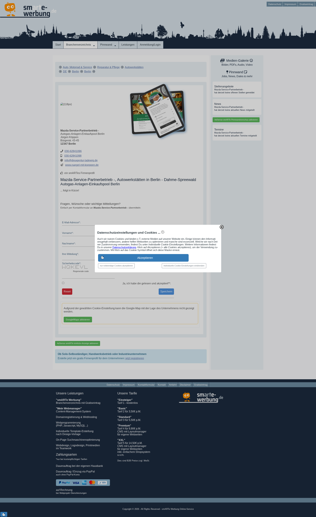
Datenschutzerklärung (124, 247)
